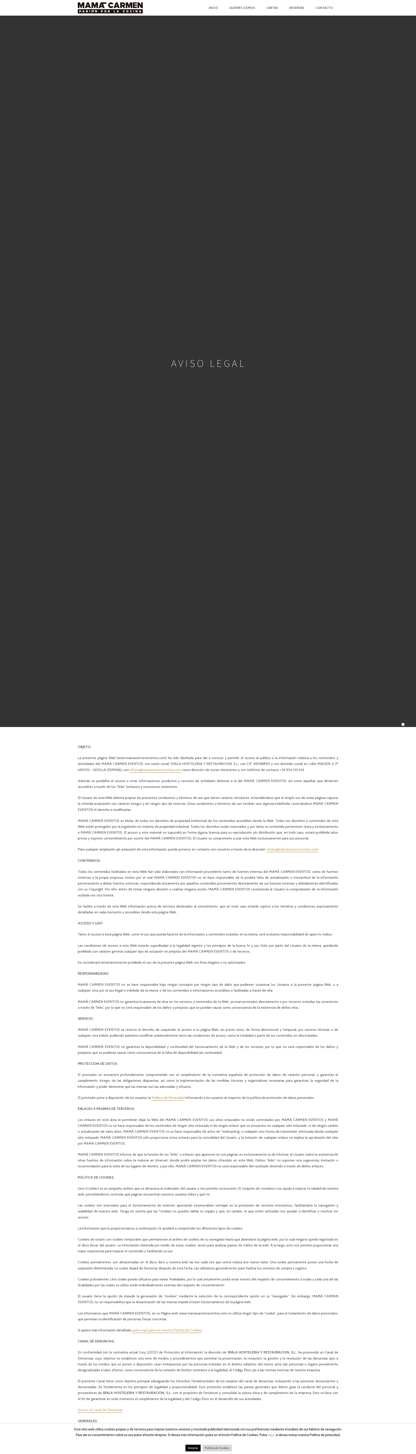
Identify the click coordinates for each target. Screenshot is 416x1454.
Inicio (213, 8)
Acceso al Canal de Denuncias (100, 1410)
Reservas (296, 8)
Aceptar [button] (193, 1448)
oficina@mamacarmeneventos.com (155, 770)
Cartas (272, 8)
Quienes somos (242, 8)
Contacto (324, 8)
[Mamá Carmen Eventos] (120, 8)
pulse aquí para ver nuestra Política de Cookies (167, 1330)
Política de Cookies (217, 1448)
